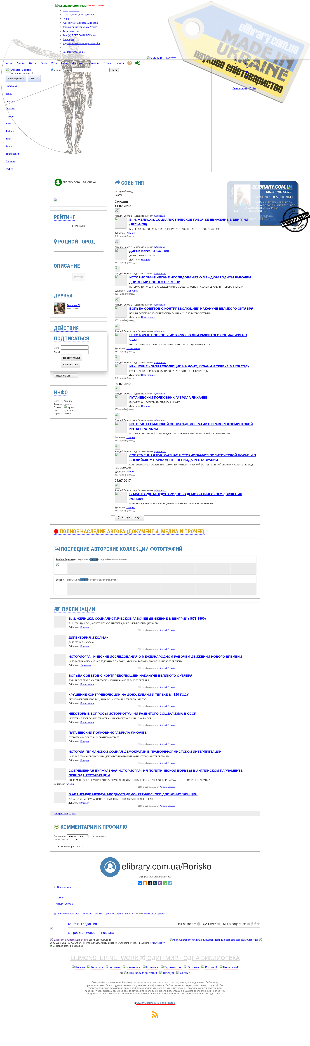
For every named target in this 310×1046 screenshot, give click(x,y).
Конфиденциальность (69, 913)
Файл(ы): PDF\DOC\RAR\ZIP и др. (79, 35)
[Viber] (160, 883)
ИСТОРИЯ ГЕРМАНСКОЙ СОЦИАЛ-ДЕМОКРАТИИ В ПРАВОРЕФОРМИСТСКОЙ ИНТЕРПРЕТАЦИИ (145, 751)
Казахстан (133, 967)
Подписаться (63, 376)
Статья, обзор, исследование (78, 14)
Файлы (10, 131)
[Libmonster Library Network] (260, 939)
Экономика (132, 290)
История (130, 232)
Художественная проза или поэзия (80, 22)
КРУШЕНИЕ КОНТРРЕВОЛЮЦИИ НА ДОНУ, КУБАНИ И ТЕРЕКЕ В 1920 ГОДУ (189, 366)
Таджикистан (173, 967)
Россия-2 (211, 967)
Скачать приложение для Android (155, 1002)
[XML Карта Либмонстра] (155, 1017)
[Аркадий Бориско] (8, 72)
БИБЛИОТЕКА (161, 57)
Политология (148, 317)
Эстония (193, 967)
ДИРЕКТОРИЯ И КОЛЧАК (149, 250)
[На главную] (51, 928)
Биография (68, 39)
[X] (150, 883)
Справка (98, 913)
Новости (92, 932)
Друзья (10, 101)
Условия (87, 913)
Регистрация (239, 88)
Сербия (185, 973)
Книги (9, 146)
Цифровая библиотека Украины (69, 939)
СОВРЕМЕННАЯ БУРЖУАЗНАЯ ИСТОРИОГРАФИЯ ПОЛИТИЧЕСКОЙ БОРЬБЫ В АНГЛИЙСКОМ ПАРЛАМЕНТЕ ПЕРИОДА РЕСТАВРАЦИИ (192, 457)
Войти (252, 88)
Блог (8, 138)
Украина (115, 967)
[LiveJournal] (155, 883)
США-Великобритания (142, 973)
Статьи (10, 116)
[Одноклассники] (145, 883)
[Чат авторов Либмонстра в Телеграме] (247, 71)
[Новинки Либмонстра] (252, 923)
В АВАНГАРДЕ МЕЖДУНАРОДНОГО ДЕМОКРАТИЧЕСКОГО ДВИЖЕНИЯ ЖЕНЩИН (133, 794)
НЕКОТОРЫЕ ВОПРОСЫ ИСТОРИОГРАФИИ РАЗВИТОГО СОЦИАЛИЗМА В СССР (132, 713)
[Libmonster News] (258, 923)
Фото (8, 123)
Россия (80, 967)
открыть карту (157, 942)
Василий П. (73, 305)
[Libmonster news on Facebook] (255, 923)
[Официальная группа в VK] (247, 75)
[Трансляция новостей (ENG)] (245, 63)
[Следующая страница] (248, 813)
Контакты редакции (82, 923)
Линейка (10, 108)
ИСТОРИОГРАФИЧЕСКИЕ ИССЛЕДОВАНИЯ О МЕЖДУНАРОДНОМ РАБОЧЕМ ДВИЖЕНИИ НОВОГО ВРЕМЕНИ (155, 656)
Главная (60, 897)
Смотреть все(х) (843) (65, 813)
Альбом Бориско (65, 559)
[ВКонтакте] (140, 883)
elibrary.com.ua (63, 886)
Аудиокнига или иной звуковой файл (81, 43)
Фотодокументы (71, 30)
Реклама (107, 932)
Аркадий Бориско (21, 69)
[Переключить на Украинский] (245, 59)
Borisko (60, 579)
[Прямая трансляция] (219, 923)
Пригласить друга (114, 913)
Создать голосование (74, 51)
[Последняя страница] (253, 813)
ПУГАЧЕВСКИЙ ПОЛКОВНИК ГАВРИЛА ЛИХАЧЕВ (168, 397)
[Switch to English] (248, 59)
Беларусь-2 (230, 967)
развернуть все (100, 835)
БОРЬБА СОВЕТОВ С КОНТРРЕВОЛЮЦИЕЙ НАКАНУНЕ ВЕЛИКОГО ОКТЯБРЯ (191, 308)
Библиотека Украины (154, 913)
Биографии (12, 153)
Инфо (9, 93)
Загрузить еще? (131, 517)
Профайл (11, 85)
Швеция (168, 973)
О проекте (75, 932)
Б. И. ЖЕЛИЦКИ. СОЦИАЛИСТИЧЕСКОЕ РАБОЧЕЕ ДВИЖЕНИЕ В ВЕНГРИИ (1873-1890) (137, 618)
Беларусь (97, 967)
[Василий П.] (59, 312)
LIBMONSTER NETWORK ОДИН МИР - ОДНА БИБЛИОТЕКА (155, 957)
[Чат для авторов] (199, 923)
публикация (160, 215)
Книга (66, 18)
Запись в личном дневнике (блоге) (80, 26)
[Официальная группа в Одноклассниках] (247, 67)
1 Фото (94, 559)
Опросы (10, 161)
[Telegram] (170, 883)
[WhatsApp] (165, 883)
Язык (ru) (129, 913)
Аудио (9, 168)
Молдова (152, 967)
